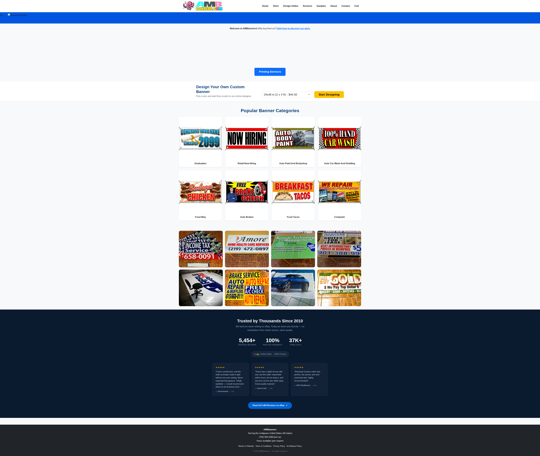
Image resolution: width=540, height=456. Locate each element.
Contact (345, 6)
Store (276, 6)
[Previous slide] (40, 57)
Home (265, 6)
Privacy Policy (279, 446)
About (333, 6)
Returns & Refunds (246, 446)
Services (307, 6)
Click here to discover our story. (293, 28)
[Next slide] (499, 57)
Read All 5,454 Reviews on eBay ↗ (270, 405)
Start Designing (329, 94)
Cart (356, 6)
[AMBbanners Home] (203, 6)
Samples (321, 6)
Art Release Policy (294, 446)
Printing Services (270, 71)
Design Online (290, 6)
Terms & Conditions (264, 446)
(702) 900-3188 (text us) (270, 437)
